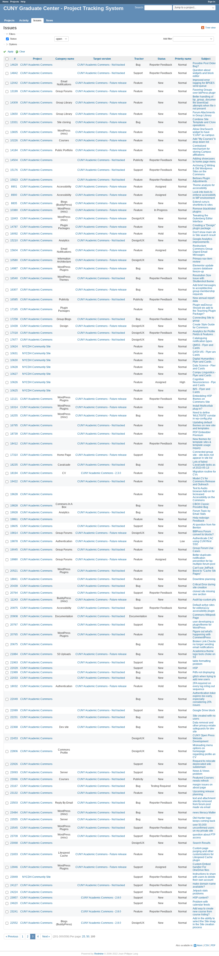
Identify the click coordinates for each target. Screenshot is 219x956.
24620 (14, 903)
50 (87, 936)
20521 (14, 570)
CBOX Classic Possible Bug (201, 506)
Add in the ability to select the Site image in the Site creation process (205, 923)
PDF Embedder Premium (202, 434)
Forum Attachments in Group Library (204, 114)
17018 (14, 332)
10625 (14, 390)
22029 (14, 668)
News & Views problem (201, 772)
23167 (14, 786)
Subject (205, 58)
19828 (14, 505)
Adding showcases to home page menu (204, 160)
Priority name (183, 58)
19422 (14, 481)
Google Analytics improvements (202, 240)
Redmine (99, 953)
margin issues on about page (203, 786)
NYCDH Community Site (36, 346)
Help (23, 1)
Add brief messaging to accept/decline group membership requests (205, 290)
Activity (24, 20)
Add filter (167, 38)
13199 (14, 91)
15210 (14, 240)
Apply (10, 51)
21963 (14, 662)
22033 (14, 677)
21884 (14, 654)
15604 (14, 250)
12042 (14, 82)
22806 (14, 751)
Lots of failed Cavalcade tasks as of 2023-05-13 (204, 464)
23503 (14, 802)
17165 (14, 309)
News (49, 20)
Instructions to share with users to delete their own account (204, 876)
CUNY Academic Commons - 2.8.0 (101, 897)
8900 (14, 194)
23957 (14, 897)
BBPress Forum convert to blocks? (203, 533)
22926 (14, 764)
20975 (14, 607)
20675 (14, 644)
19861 (14, 519)
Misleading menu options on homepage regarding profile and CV (205, 751)
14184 (14, 150)
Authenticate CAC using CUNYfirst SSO (203, 541)
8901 (14, 186)
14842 (14, 73)
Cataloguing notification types (202, 340)
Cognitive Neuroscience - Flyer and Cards (205, 382)
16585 (14, 299)
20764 (14, 592)
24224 (14, 892)
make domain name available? (204, 885)
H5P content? (201, 897)
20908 (14, 616)
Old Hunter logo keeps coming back (204, 819)
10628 (14, 367)
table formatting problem (202, 662)
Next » (46, 936)
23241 (14, 911)
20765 (14, 634)
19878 (14, 541)
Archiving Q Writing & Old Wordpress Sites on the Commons (204, 170)
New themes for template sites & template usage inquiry (202, 444)
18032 (14, 686)
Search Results (201, 842)
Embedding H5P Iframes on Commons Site (202, 398)
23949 (14, 876)
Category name (64, 58)
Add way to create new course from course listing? (203, 911)
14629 (14, 64)
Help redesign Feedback (201, 519)
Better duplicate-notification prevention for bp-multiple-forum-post (204, 559)
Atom (199, 945)
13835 (14, 132)
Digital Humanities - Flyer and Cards (204, 360)
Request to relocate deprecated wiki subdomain (204, 764)
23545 (14, 827)
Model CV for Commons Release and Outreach (204, 481)
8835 (14, 203)
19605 (14, 526)
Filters (12, 34)
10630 (14, 360)
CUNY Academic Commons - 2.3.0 (101, 473)
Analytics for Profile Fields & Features (204, 333)
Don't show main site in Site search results (205, 234)
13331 (14, 122)
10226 (14, 140)
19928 (14, 512)
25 (83, 936)
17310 (14, 454)
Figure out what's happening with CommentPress (202, 634)
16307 (14, 289)
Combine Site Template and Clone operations (204, 122)
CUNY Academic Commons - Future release (101, 82)
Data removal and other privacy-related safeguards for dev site (205, 727)
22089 (14, 710)
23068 (14, 842)
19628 (14, 494)
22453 (14, 738)
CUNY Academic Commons (36, 64)
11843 (14, 218)
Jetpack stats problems (200, 892)
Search (139, 7)
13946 (14, 867)
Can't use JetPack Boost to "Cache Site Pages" (204, 570)
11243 (14, 599)
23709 (14, 836)
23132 (14, 792)
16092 (14, 233)
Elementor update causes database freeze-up (203, 268)
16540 (14, 278)
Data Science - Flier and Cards (204, 367)
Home (6, 1)
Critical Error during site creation (204, 586)
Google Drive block (204, 710)
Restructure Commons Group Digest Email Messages (203, 250)
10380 (14, 210)
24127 (14, 885)
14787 (14, 226)
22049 (14, 699)
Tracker (139, 58)
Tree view (210, 27)
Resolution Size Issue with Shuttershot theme (203, 278)
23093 (14, 772)
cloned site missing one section (204, 593)
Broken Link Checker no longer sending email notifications (205, 644)
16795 (14, 425)
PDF (213, 945)
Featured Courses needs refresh (203, 779)
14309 (14, 102)
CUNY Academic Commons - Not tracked (101, 64)
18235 (14, 464)
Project (37, 58)
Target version (102, 58)
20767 (14, 624)
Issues (37, 20)
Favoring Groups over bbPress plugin (204, 91)
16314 (14, 407)
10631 (14, 353)
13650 (14, 113)
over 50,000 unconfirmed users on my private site (203, 827)
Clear (22, 51)
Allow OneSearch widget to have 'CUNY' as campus (203, 132)
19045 (14, 549)
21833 (14, 854)
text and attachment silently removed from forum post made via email (204, 803)
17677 (14, 339)
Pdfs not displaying (204, 672)
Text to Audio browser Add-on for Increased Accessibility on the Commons (204, 494)
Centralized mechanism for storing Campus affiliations (202, 150)
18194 (14, 473)
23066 (14, 779)
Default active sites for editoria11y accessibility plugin (204, 607)
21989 (14, 672)
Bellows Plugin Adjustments (201, 180)
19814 (14, 532)
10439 (14, 326)
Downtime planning (204, 579)
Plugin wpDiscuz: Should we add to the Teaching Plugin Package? (204, 309)
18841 (14, 579)
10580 (14, 260)
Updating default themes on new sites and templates (204, 425)
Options (13, 44)
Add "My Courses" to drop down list (204, 140)
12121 (14, 398)
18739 (14, 433)
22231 (14, 717)
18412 (14, 443)
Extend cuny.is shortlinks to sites (203, 203)
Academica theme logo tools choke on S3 (204, 654)
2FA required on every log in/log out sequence (204, 686)
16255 (14, 415)
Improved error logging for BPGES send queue (204, 82)
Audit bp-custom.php (205, 599)
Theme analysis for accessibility (204, 187)
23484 (14, 812)
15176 (14, 169)
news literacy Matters (205, 812)
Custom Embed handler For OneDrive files (202, 867)
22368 (14, 727)
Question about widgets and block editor (203, 73)
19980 (14, 559)
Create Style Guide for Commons (204, 326)
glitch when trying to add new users (204, 678)
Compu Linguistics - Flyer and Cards (204, 374)
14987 (14, 268)
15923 (14, 179)
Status (13, 38)
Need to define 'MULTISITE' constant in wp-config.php (205, 415)
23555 (14, 819)
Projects (14, 1)
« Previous (12, 936)
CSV (206, 945)
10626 (14, 382)
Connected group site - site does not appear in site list (203, 454)
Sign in (211, 1)
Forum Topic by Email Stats (201, 512)
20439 (14, 585)
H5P (195, 668)
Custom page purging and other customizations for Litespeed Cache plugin (203, 854)
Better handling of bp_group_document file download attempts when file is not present (205, 102)
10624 (14, 346)
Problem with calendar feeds (201, 903)
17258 (14, 319)
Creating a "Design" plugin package (204, 227)
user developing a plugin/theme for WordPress (203, 624)
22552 (14, 922)
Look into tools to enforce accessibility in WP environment (204, 194)
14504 (14, 160)
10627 (14, 373)
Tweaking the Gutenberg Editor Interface (203, 218)
